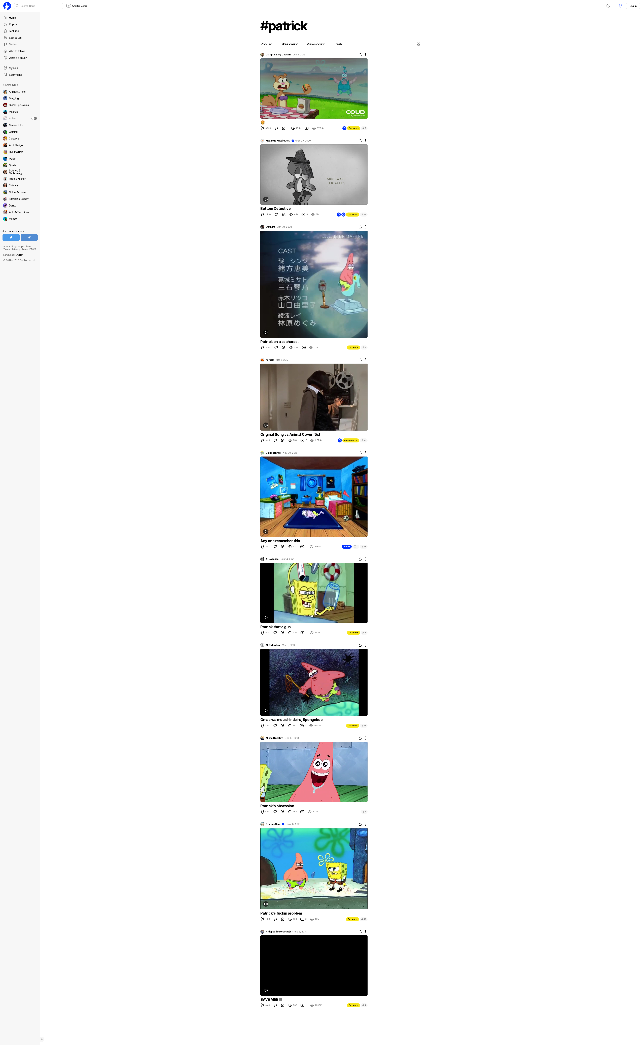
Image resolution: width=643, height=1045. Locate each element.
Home (12, 17)
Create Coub (79, 5)
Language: (13, 254)
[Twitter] (11, 237)
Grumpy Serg (273, 824)
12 (364, 214)
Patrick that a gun (275, 627)
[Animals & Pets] (20, 91)
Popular (13, 24)
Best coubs (15, 37)
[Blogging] (20, 98)
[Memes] (20, 219)
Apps (21, 246)
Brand (29, 246)
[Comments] (284, 128)
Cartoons (354, 128)
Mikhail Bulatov (274, 738)
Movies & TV (350, 440)
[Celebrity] (20, 185)
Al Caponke (272, 559)
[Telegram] (29, 237)
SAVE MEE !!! (271, 999)
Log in (632, 6)
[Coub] (7, 6)
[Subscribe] (34, 118)
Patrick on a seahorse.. (279, 341)
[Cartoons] (20, 138)
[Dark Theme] (608, 6)
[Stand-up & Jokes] (20, 105)
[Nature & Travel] (20, 192)
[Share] (360, 55)
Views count (316, 44)
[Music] (20, 158)
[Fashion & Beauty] (20, 198)
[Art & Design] (20, 145)
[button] (419, 44)
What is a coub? (18, 57)
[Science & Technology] (20, 172)
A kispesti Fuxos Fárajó (278, 931)
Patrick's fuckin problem (281, 913)
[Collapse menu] (41, 1039)
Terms (6, 249)
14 (364, 546)
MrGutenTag (273, 645)
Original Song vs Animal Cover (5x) (290, 434)
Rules (25, 249)
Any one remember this (280, 541)
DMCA (32, 249)
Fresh (338, 44)
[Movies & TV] (20, 125)
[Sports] (20, 165)
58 (363, 919)
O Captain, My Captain (278, 54)
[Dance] (20, 205)
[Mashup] (20, 111)
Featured (14, 31)
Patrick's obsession (277, 806)
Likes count (289, 44)
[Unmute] (265, 199)
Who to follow (17, 51)
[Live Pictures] (20, 152)
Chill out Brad (273, 453)
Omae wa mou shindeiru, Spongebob (291, 719)
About (6, 246)
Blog (14, 246)
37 (363, 440)
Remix (346, 546)
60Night (270, 227)
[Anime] (20, 118)
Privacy (16, 249)
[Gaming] (20, 131)
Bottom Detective (275, 208)
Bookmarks (15, 74)
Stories (13, 44)
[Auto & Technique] (20, 212)
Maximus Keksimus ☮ (278, 141)
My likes (13, 68)
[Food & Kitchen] (20, 178)
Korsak (270, 360)
